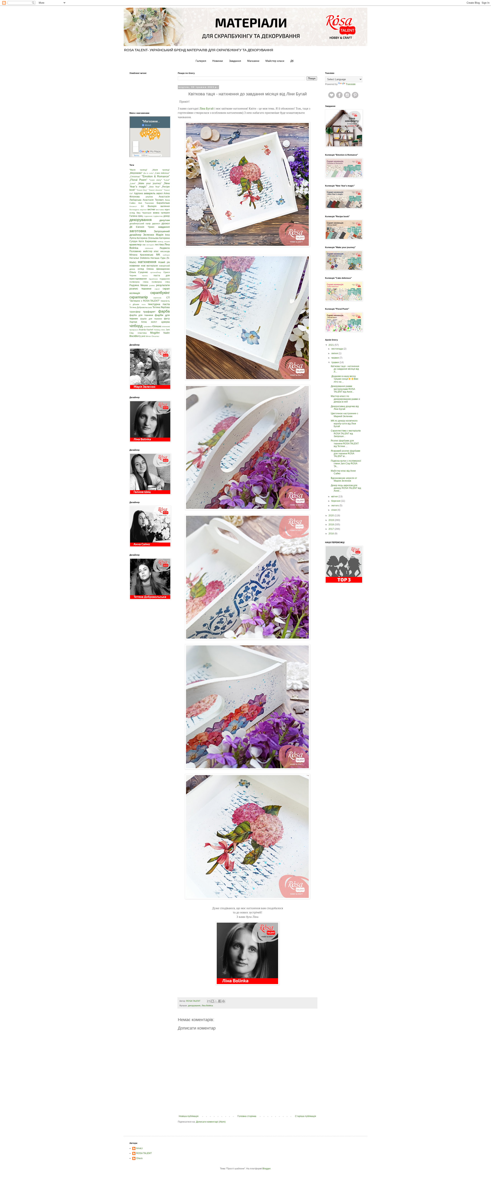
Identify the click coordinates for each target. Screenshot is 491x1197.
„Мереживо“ (135, 173)
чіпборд (136, 326)
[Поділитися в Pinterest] (223, 1001)
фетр (167, 318)
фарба (164, 311)
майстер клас (151, 251)
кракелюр (135, 244)
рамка (152, 285)
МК (158, 254)
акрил (159, 193)
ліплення (149, 248)
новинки (134, 265)
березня (336, 501)
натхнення (147, 262)
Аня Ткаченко (146, 203)
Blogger (266, 1168)
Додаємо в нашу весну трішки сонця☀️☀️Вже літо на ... (344, 379)
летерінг (150, 245)
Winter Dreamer (152, 336)
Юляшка (156, 326)
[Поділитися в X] (216, 1001)
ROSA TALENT (144, 1153)
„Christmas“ (135, 176)
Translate (351, 84)
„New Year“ (154, 187)
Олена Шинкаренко (158, 269)
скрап (157, 289)
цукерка (165, 322)
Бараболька (163, 203)
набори (166, 255)
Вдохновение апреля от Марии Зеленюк (344, 479)
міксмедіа (165, 251)
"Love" (167, 180)
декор (166, 216)
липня (335, 353)
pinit (143, 336)
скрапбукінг (160, 293)
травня (335, 362)
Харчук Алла (138, 322)
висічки (151, 209)
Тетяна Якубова (161, 307)
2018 (331, 524)
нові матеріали (149, 265)
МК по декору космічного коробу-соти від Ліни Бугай (344, 423)
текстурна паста (159, 304)
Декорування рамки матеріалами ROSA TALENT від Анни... (343, 389)
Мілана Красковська (141, 254)
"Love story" (155, 180)
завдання (164, 226)
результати (163, 285)
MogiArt (155, 332)
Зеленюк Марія (153, 234)
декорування (194, 1005)
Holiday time (159, 330)
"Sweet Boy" (141, 190)
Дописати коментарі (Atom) (211, 1121)
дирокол (156, 223)
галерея (165, 212)
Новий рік (164, 262)
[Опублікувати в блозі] (212, 1001)
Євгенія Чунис (145, 227)
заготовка (137, 231)
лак (144, 244)
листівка (159, 244)
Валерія (152, 206)
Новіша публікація (189, 1116)
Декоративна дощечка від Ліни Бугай (345, 407)
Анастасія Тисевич (153, 200)
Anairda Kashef (146, 329)
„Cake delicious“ (162, 173)
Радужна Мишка (138, 285)
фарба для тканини (141, 315)
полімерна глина (138, 282)
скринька (157, 298)
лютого (335, 505)
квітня (334, 496)
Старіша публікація (305, 1116)
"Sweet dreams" (155, 190)
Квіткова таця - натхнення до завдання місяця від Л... (345, 369)
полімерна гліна (161, 282)
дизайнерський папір (140, 223)
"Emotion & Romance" (156, 176)
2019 (331, 520)
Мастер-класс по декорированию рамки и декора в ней (345, 399)
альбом (149, 197)
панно (145, 276)
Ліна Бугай (206, 108)
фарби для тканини (151, 319)
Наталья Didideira (139, 258)
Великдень (134, 210)
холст (154, 322)
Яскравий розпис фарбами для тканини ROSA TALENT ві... (345, 454)
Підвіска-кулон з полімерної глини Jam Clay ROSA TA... (346, 463)
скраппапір (138, 297)
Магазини (253, 60)
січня (334, 510)
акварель (149, 193)
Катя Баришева (147, 241)
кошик (167, 241)
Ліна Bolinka (207, 1005)
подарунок (165, 279)
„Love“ (132, 183)
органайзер (155, 272)
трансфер (134, 311)
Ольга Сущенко (138, 272)
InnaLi (139, 1148)
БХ (142, 206)
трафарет (149, 311)
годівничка (158, 216)
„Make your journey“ (149, 183)
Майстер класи (274, 60)
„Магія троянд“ (161, 170)
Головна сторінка (246, 1116)
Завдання (235, 60)
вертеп (143, 210)
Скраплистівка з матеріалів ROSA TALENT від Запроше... (346, 433)
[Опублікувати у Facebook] (220, 1001)
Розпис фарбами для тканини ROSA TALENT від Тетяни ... (345, 443)
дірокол (165, 223)
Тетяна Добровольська (140, 307)
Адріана (138, 193)
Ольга (139, 1158)
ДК (292, 60)
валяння (165, 206)
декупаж (164, 220)
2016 (331, 533)
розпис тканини (140, 288)
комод (160, 241)
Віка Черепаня (144, 213)
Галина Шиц (136, 216)
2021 (331, 345)
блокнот (133, 206)
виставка (160, 210)
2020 (331, 515)
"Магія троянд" (138, 170)
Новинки (217, 60)
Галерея (201, 60)
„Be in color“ (148, 173)
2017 (331, 529)
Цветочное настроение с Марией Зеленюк (344, 414)
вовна (156, 212)
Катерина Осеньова (147, 238)
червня (335, 357)
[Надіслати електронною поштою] (209, 1001)
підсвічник (153, 279)
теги (144, 304)
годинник (148, 216)
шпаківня (148, 326)
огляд (141, 269)
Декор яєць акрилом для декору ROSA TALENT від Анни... (346, 488)
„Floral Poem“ (138, 179)
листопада (337, 348)
